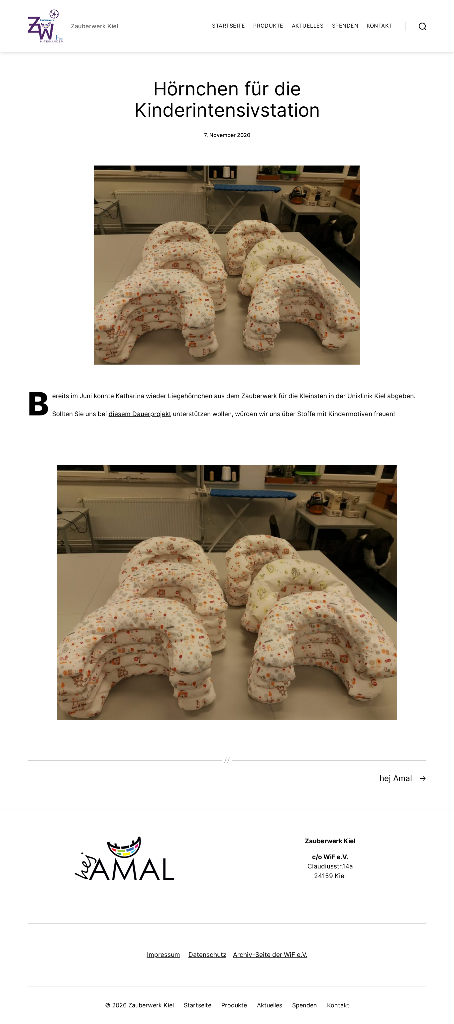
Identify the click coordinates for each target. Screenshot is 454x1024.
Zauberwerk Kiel (151, 1005)
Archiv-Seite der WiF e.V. (270, 955)
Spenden (345, 26)
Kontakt (379, 26)
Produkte (268, 26)
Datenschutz (207, 955)
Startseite (228, 26)
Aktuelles (308, 26)
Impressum (163, 955)
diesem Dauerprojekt (140, 414)
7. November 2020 (227, 135)
